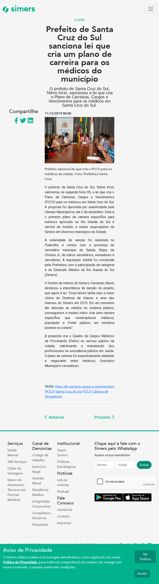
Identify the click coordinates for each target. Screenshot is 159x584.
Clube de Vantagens (15, 471)
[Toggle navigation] (151, 9)
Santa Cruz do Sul (69, 391)
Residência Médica (40, 492)
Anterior (56, 417)
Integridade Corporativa (41, 504)
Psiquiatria (40, 524)
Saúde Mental (12, 452)
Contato (63, 516)
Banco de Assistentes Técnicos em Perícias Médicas (16, 490)
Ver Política (145, 556)
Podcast (63, 491)
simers (22, 8)
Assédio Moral (38, 481)
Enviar (144, 465)
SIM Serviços (17, 462)
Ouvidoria (64, 510)
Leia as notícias (63, 482)
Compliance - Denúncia (42, 515)
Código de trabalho (40, 457)
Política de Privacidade (20, 562)
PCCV (87, 391)
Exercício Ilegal (39, 469)
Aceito (142, 573)
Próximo (103, 417)
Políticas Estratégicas (66, 464)
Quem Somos (62, 452)
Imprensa (64, 523)
